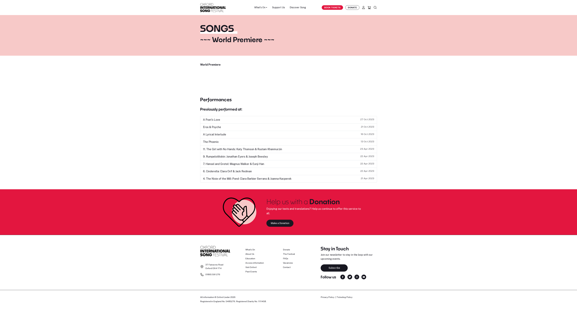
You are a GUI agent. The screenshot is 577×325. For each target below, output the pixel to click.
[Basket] (369, 7)
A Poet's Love (211, 119)
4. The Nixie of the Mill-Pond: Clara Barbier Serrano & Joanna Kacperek (247, 178)
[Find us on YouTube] (363, 276)
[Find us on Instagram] (356, 276)
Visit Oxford (250, 267)
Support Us (278, 7)
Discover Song (298, 7)
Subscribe (334, 267)
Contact (287, 267)
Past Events (251, 271)
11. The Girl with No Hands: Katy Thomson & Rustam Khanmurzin (242, 149)
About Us (249, 254)
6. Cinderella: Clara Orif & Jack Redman (227, 171)
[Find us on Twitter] (349, 276)
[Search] (375, 7)
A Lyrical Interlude (214, 134)
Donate (352, 7)
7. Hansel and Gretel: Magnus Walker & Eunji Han (233, 164)
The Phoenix (211, 141)
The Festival (289, 254)
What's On (250, 249)
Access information (254, 263)
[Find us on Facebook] (342, 276)
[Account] (363, 7)
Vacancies (288, 263)
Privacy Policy (327, 297)
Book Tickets (332, 7)
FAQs (285, 258)
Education (250, 258)
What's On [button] (259, 7)
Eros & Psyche (212, 127)
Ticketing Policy (344, 297)
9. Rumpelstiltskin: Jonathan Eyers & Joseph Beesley (235, 156)
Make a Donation (280, 223)
